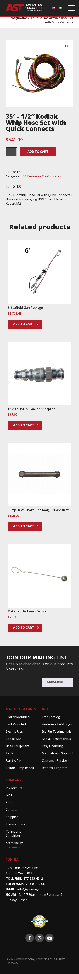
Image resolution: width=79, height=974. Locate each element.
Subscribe (55, 682)
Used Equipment (17, 746)
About (10, 802)
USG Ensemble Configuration (41, 176)
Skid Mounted (16, 724)
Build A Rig (13, 760)
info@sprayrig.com (30, 889)
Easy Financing (52, 746)
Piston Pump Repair (20, 768)
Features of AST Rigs (57, 724)
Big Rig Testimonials (56, 731)
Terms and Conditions (13, 833)
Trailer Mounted (18, 717)
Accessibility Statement (14, 845)
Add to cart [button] (24, 324)
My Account (14, 788)
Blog (9, 795)
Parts (9, 753)
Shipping (12, 817)
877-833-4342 (33, 878)
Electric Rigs (14, 731)
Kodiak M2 (13, 739)
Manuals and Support (57, 753)
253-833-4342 (35, 884)
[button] (66, 46)
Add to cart (37, 151)
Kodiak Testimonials (56, 739)
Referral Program (54, 768)
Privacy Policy (15, 824)
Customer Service (54, 760)
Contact (11, 809)
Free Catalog (51, 717)
